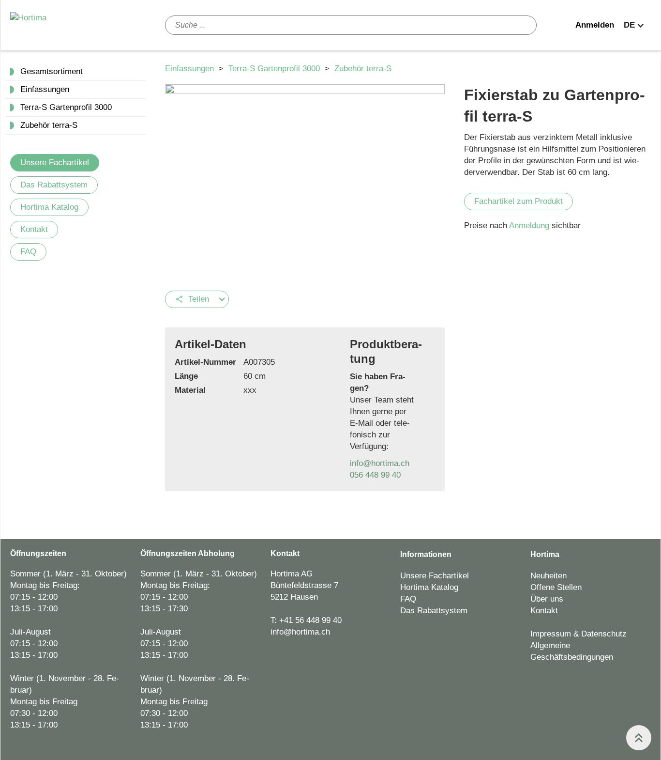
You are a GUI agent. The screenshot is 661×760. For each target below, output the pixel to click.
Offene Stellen (556, 587)
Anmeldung (530, 225)
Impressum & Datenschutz (578, 633)
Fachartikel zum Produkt (518, 201)
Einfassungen (190, 68)
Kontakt (34, 229)
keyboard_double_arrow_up (638, 737)
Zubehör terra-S (362, 68)
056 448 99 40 (375, 475)
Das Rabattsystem (54, 184)
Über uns (546, 599)
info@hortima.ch (379, 463)
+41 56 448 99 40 (310, 620)
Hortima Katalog (49, 207)
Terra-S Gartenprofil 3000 (275, 68)
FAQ (28, 251)
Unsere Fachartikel (54, 162)
